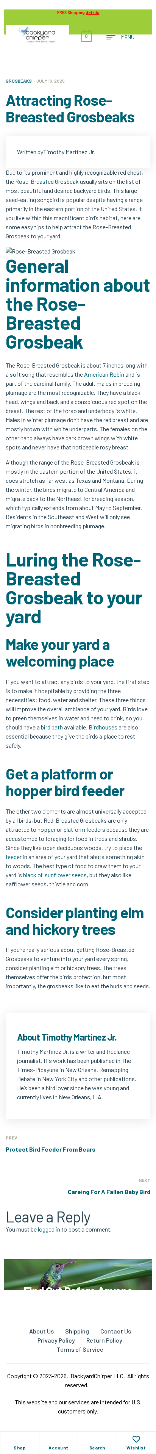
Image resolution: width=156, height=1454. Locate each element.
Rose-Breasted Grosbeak (47, 181)
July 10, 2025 (50, 80)
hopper (46, 829)
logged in (49, 1229)
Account (58, 1447)
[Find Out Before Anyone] (78, 1269)
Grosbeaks (19, 80)
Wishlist (136, 1447)
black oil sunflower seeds (55, 874)
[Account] (58, 1439)
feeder (14, 856)
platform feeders (84, 829)
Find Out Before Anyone (78, 1290)
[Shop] (19, 1439)
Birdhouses (103, 727)
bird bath (52, 727)
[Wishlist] (136, 1439)
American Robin (104, 374)
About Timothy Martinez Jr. (67, 1036)
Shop (19, 1447)
